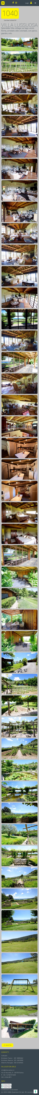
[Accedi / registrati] (30, 3)
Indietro (8, 1045)
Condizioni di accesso (9, 1090)
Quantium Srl (16, 1092)
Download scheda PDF (10, 20)
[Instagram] (16, 3)
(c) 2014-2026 (6, 1092)
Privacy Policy (7, 1084)
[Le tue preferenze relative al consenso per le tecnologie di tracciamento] (35, 1091)
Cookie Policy (7, 1087)
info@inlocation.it (7, 1070)
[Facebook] (13, 3)
